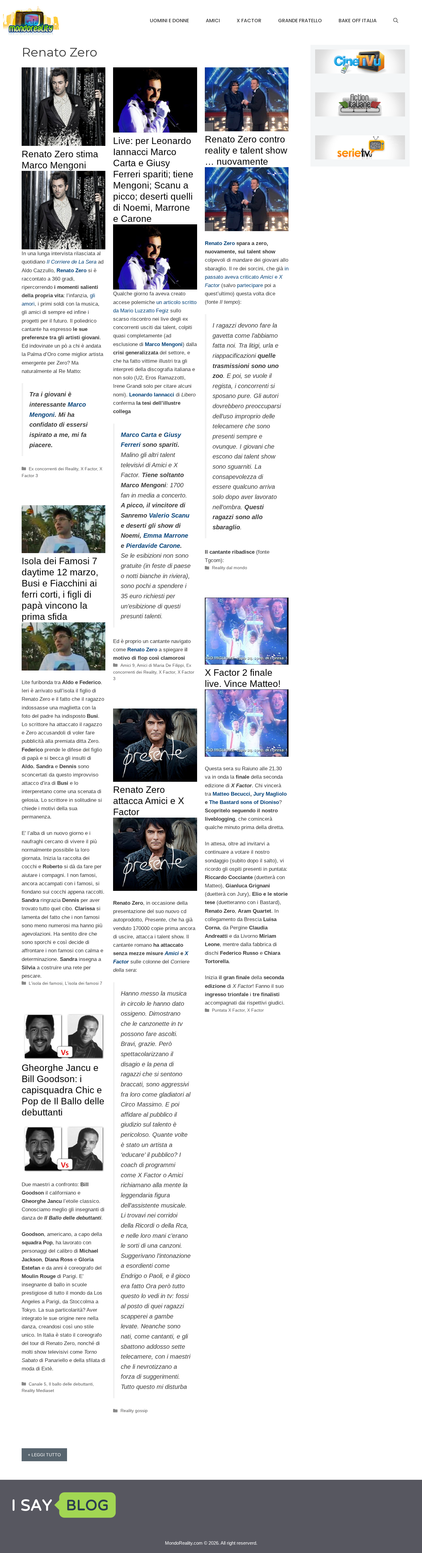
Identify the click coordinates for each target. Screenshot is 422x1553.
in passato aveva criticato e (247, 277)
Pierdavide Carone (153, 545)
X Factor (249, 20)
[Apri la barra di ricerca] (396, 20)
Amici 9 (127, 665)
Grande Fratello (300, 20)
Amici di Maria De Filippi (160, 665)
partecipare (250, 285)
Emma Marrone (165, 535)
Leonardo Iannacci (151, 395)
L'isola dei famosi (45, 983)
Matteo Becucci (231, 794)
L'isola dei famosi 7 (83, 983)
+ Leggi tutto (44, 1454)
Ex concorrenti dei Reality (53, 468)
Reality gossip (134, 1410)
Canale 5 (37, 1384)
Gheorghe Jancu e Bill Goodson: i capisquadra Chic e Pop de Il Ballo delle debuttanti (63, 1090)
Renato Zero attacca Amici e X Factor (148, 801)
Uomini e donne (169, 20)
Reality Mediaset (38, 1390)
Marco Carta (139, 434)
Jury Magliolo (270, 794)
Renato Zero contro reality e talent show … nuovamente (246, 150)
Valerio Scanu (169, 515)
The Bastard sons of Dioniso (244, 802)
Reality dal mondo (229, 567)
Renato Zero (142, 650)
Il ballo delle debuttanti (71, 1384)
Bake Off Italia (358, 20)
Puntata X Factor (228, 1010)
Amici (213, 20)
